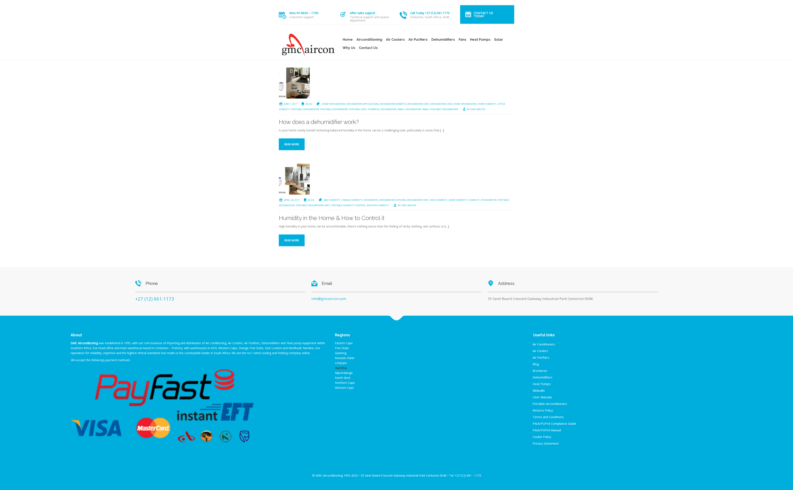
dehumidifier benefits (393, 103)
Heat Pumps (480, 40)
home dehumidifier (464, 103)
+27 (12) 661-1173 (154, 299)
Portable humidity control (348, 205)
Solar (498, 40)
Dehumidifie (371, 199)
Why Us (349, 48)
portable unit (358, 109)
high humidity (438, 199)
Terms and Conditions (548, 417)
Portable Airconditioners (550, 404)
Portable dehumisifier (334, 109)
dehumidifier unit (418, 103)
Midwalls (539, 390)
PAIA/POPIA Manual (547, 430)
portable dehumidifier (305, 109)
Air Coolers (395, 40)
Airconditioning (369, 40)
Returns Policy (543, 410)
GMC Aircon (478, 109)
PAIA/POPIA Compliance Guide (554, 423)
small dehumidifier (409, 109)
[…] (442, 130)
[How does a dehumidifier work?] (294, 83)
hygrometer (488, 199)
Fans (462, 40)
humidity (474, 199)
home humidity (487, 103)
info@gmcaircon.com (328, 298)
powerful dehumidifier (382, 109)
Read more (291, 144)
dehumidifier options (392, 199)
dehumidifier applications (362, 103)
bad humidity (332, 199)
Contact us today (483, 14)
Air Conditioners (544, 344)
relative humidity (378, 205)
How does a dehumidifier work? (319, 122)
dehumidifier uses (441, 103)
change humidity (351, 199)
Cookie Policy (542, 437)
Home (348, 40)
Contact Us (368, 48)
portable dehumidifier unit (313, 205)
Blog (309, 103)
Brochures (540, 371)
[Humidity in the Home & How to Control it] (294, 179)
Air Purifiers (418, 40)
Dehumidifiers (443, 40)
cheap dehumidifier (333, 103)
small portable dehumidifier (440, 109)
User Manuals (542, 397)
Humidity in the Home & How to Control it (332, 218)
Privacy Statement (546, 443)
